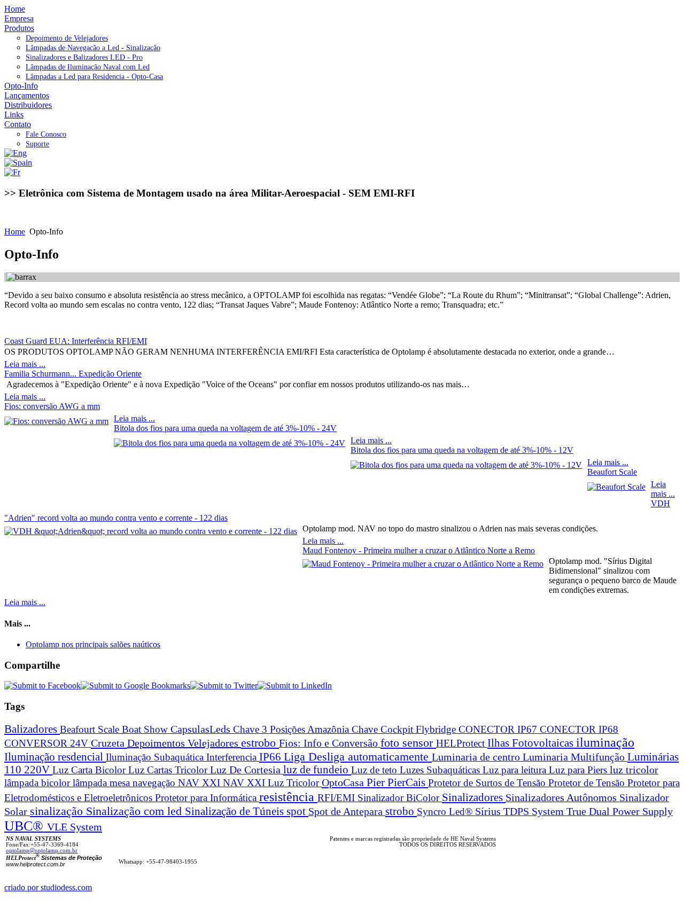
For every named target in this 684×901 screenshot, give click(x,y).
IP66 (271, 756)
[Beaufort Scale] (616, 486)
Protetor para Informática (207, 797)
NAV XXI (200, 782)
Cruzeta (109, 743)
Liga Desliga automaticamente (358, 756)
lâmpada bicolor (38, 782)
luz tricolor (634, 769)
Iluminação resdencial (55, 757)
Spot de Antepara (346, 811)
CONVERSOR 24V (47, 743)
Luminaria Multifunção (575, 757)
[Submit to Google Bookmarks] (135, 685)
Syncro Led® (446, 811)
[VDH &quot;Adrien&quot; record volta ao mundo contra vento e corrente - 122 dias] (150, 531)
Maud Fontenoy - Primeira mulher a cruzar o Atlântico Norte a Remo (418, 550)
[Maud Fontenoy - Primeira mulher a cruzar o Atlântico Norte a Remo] (422, 563)
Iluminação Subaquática (156, 757)
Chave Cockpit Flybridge (405, 729)
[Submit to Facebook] (42, 685)
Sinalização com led (135, 811)
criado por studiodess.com (48, 887)
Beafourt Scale (91, 729)
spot (297, 811)
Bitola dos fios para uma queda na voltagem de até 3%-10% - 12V (462, 450)
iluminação (605, 742)
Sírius (489, 811)
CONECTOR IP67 (499, 729)
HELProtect (461, 743)
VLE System (74, 827)
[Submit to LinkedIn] (295, 685)
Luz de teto (375, 769)
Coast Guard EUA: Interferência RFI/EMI (75, 341)
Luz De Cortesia (246, 769)
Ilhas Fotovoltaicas (531, 743)
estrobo (260, 742)
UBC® (25, 826)
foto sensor (408, 743)
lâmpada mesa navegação (125, 782)
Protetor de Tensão (587, 782)
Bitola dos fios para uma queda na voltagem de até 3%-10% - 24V (225, 428)
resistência (288, 796)
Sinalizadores (474, 797)
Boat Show (146, 729)
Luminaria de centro (477, 757)
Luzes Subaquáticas (441, 769)
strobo (401, 811)
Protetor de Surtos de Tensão (488, 782)
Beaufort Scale (612, 471)
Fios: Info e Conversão (329, 743)
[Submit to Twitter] (224, 685)
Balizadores (32, 729)
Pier (377, 782)
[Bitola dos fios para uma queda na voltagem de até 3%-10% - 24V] (229, 443)
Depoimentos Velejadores (184, 743)
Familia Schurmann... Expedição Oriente (73, 373)
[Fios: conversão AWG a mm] (56, 421)
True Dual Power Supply (619, 811)
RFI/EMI (337, 797)
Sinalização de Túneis (235, 811)
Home (14, 231)
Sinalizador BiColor (399, 797)
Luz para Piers (579, 769)
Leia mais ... (24, 364)
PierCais (407, 782)
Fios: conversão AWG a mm (52, 406)
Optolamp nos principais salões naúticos (93, 644)
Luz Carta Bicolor (90, 769)
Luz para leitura (516, 769)
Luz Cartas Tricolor (169, 769)
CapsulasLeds (201, 729)
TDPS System (534, 811)
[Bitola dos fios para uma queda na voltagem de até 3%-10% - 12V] (466, 464)
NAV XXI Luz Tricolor (272, 782)
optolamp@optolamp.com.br (41, 850)
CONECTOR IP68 (579, 729)
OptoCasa (344, 782)
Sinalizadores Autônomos (562, 797)
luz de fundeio (317, 769)
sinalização (58, 811)
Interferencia (232, 757)
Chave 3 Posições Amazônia (292, 729)
